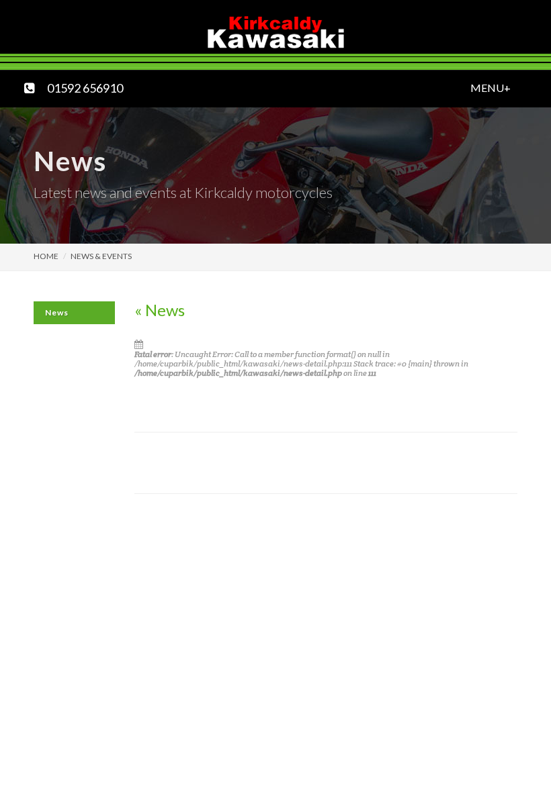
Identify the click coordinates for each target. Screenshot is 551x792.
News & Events (101, 256)
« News (159, 309)
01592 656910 (85, 86)
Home (46, 256)
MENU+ (475, 86)
